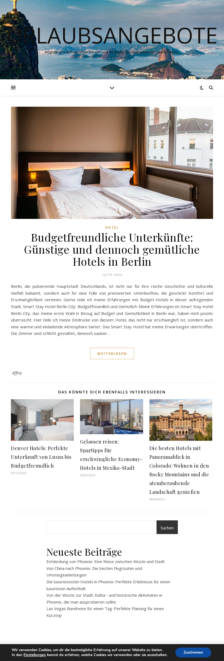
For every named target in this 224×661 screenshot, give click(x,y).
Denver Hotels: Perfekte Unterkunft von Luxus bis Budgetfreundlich (41, 457)
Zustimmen (193, 652)
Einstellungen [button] (34, 655)
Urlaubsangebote (112, 35)
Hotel (112, 227)
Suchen (167, 527)
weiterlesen (112, 353)
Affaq (17, 372)
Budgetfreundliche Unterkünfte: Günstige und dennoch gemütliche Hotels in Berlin (112, 249)
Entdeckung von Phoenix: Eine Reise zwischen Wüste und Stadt (105, 561)
